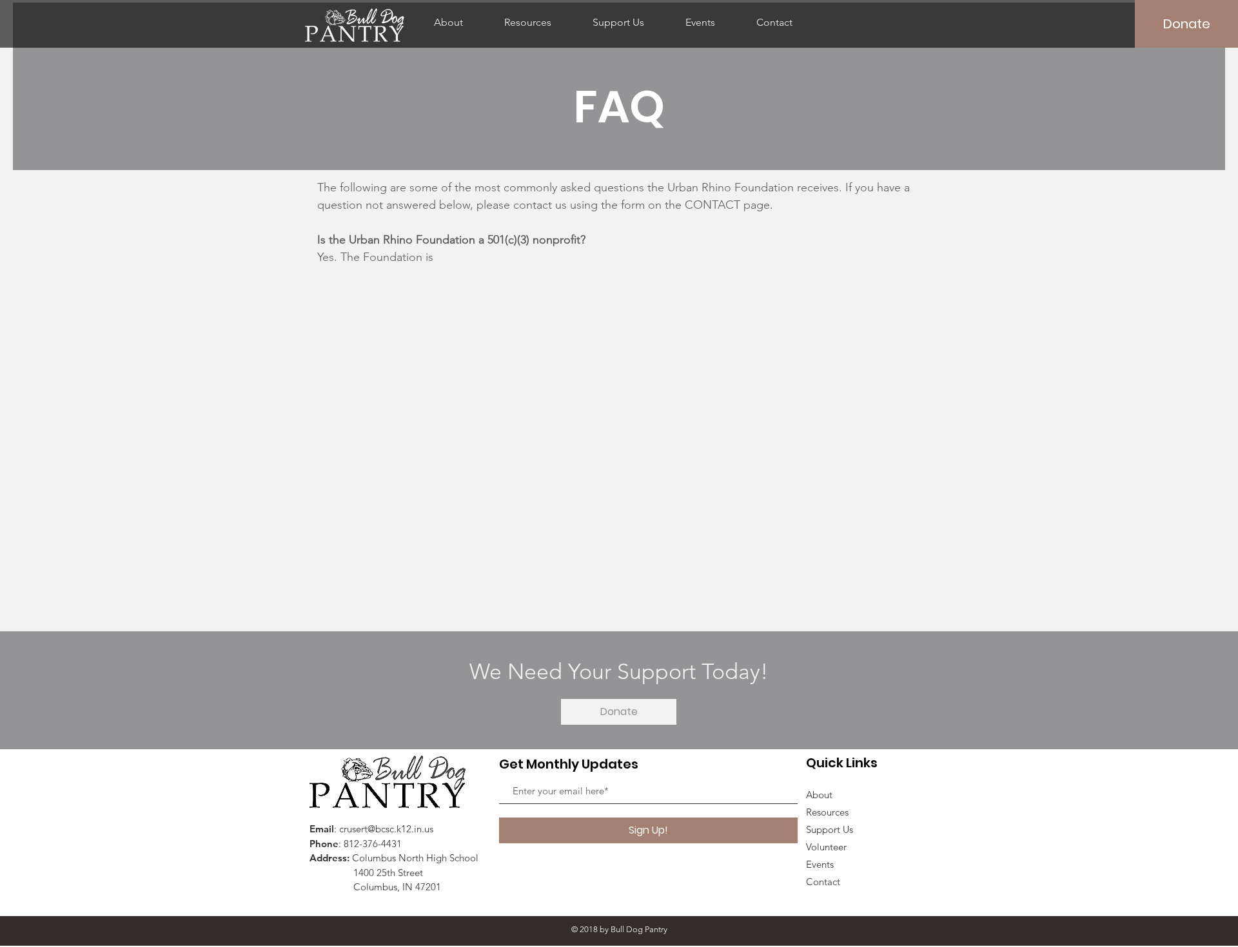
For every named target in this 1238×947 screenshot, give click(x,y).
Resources (827, 812)
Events (820, 864)
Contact (823, 881)
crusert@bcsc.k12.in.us (386, 829)
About (819, 795)
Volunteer (826, 847)
